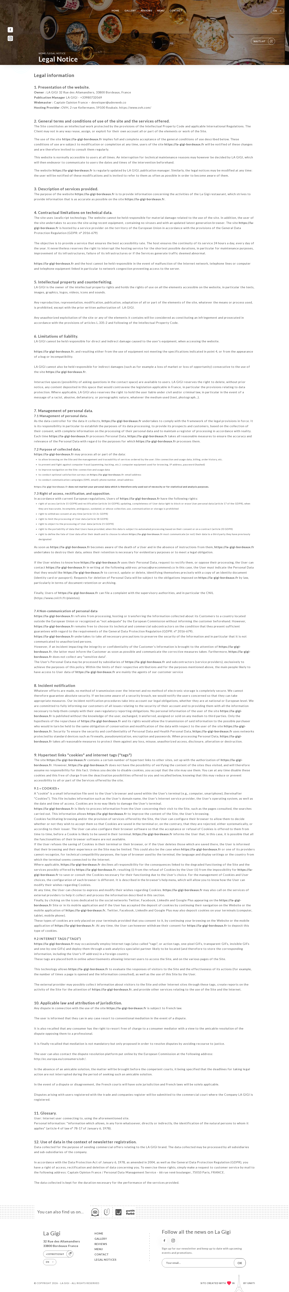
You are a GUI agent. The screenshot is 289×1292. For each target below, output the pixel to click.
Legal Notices (106, 1259)
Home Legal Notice (52, 53)
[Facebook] (10, 29)
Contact (176, 10)
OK (240, 1263)
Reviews (146, 10)
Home (115, 10)
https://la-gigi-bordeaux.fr (82, 139)
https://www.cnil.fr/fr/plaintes (57, 598)
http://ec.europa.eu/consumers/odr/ (60, 1059)
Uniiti (251, 1283)
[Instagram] (10, 38)
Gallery (130, 10)
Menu (161, 10)
